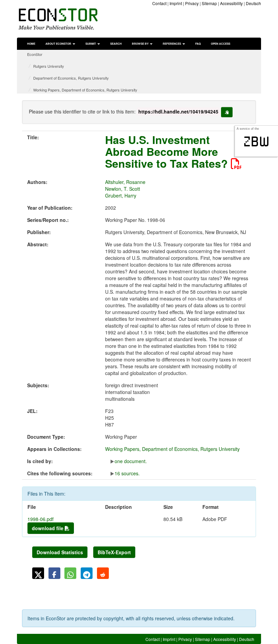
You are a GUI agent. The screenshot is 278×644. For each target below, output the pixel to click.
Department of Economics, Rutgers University (71, 78)
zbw (256, 141)
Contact (159, 3)
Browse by (140, 43)
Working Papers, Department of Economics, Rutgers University (85, 89)
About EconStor (58, 43)
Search (116, 43)
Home (31, 43)
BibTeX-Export (114, 552)
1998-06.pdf (40, 519)
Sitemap (209, 3)
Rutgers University (48, 66)
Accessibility (231, 3)
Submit (91, 43)
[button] (38, 573)
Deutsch (253, 3)
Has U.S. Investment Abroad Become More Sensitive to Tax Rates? (168, 151)
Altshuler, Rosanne (125, 182)
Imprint (176, 3)
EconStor (34, 54)
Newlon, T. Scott (122, 188)
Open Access (220, 43)
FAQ (198, 43)
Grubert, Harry (120, 195)
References (172, 43)
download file (48, 528)
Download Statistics (60, 552)
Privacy (192, 3)
